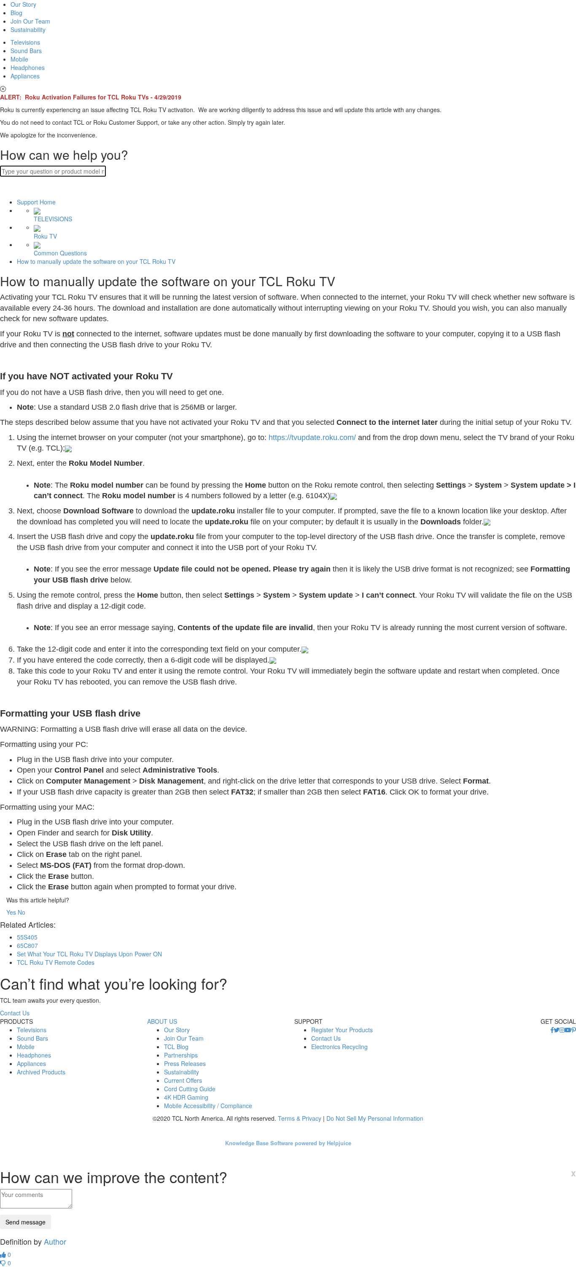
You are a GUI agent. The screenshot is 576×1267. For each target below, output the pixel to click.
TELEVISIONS (53, 219)
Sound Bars (26, 50)
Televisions (25, 42)
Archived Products (41, 1072)
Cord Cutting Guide (189, 1088)
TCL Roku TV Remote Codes (55, 962)
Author (55, 1241)
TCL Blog (176, 1046)
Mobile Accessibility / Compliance (208, 1105)
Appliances (25, 76)
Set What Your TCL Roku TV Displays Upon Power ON (89, 954)
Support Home (36, 202)
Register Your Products (342, 1029)
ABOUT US (162, 1021)
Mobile (19, 59)
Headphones (28, 67)
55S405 (27, 937)
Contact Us (15, 1013)
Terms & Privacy (299, 1118)
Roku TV (45, 236)
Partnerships (181, 1055)
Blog (16, 12)
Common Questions (60, 253)
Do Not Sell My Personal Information (374, 1118)
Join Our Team (30, 21)
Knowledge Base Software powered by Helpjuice (288, 1143)
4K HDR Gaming (186, 1097)
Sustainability (28, 29)
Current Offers (183, 1080)
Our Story (23, 4)
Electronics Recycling (339, 1046)
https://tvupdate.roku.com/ (312, 437)
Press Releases (185, 1063)
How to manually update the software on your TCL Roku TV (96, 261)
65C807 (27, 945)
